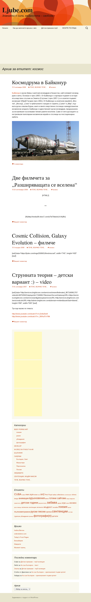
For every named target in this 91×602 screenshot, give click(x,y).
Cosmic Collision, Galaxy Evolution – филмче (39, 239)
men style (30, 494)
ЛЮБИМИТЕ (18, 473)
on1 (39, 494)
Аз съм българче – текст (29, 565)
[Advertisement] (45, 47)
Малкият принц (19, 547)
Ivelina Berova (19, 530)
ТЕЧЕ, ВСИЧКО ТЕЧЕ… (22, 480)
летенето (40, 507)
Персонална (20, 466)
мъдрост (48, 507)
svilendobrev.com (20, 534)
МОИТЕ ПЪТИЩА (69, 28)
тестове (70, 512)
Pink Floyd (48, 494)
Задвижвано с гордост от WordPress (25, 597)
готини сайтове (57, 498)
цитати (55, 516)
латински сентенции (29, 507)
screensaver (67, 494)
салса (49, 512)
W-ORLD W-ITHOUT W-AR (23, 449)
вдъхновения (37, 498)
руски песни (38, 511)
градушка (72, 498)
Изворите (17, 544)
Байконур (16, 93)
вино (47, 498)
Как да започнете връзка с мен (24, 28)
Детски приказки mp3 (49, 28)
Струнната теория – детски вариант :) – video (42, 278)
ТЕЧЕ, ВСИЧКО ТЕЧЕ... (38, 87)
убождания (20, 439)
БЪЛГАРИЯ (18, 453)
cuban (23, 494)
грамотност (17, 503)
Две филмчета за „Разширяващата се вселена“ (44, 181)
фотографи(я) (42, 515)
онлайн (55, 507)
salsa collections (58, 494)
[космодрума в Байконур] (45, 140)
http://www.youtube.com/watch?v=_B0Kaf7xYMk (31, 316)
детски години (29, 502)
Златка (16, 568)
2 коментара (18, 164)
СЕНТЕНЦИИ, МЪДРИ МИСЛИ (25, 476)
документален (42, 503)
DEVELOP (17, 446)
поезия (19, 432)
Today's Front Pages (21, 537)
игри (64, 503)
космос (53, 87)
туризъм (17, 516)
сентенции (60, 511)
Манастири (20, 463)
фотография (21, 442)
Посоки (19, 469)
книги (67, 503)
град (67, 498)
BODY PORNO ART (21, 429)
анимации (24, 498)
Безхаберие (18, 541)
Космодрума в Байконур (39, 82)
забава (52, 502)
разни (18, 436)
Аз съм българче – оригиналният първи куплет (48, 572)
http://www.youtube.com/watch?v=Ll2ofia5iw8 (30, 314)
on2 (42, 494)
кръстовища (17, 507)
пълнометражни (22, 512)
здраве (59, 503)
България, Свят (22, 459)
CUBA (17, 494)
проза (69, 507)
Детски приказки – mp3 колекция (33, 562)
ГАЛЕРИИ (17, 456)
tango (16, 498)
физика (31, 516)
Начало (5, 28)
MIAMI (36, 494)
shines (74, 494)
